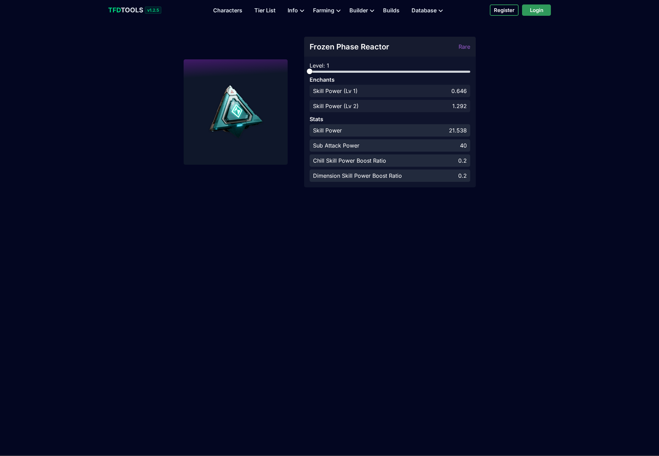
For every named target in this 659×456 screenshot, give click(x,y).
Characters (227, 10)
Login (536, 10)
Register (504, 10)
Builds (391, 10)
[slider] (309, 71)
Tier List (265, 10)
